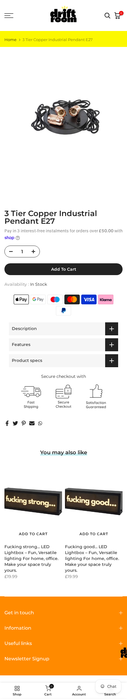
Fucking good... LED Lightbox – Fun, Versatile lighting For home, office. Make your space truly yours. (92, 558)
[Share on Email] (32, 423)
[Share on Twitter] (15, 423)
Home (10, 40)
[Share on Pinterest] (23, 423)
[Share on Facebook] (7, 423)
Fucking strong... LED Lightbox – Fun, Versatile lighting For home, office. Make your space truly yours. (31, 558)
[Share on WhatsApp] (40, 423)
